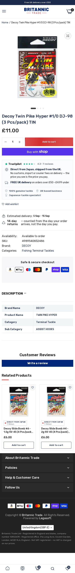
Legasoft (45, 518)
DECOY (26, 245)
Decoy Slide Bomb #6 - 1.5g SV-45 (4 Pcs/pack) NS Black (18, 430)
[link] (32, 388)
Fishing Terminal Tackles (38, 250)
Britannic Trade (32, 515)
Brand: (6, 245)
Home (5, 22)
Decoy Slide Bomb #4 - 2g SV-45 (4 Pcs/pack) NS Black (54, 430)
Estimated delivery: (19, 216)
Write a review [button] (37, 363)
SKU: (5, 241)
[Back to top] (68, 544)
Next (69, 417)
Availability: (9, 236)
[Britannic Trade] (36, 12)
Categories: (9, 250)
